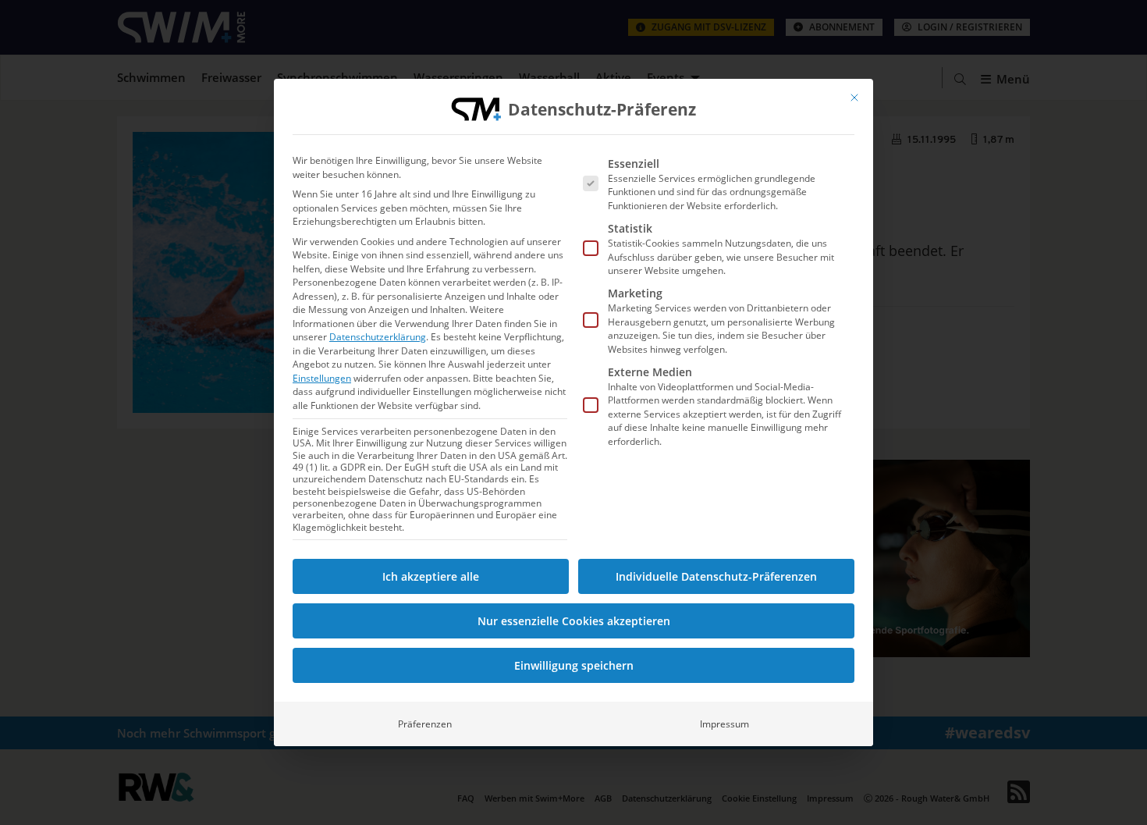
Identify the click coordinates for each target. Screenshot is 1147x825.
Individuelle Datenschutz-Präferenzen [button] (716, 576)
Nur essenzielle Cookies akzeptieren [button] (574, 620)
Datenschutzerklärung (377, 336)
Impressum (724, 724)
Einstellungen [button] (322, 378)
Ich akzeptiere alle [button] (430, 576)
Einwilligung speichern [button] (574, 665)
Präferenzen (425, 724)
